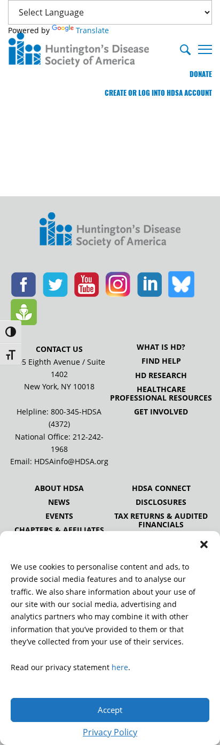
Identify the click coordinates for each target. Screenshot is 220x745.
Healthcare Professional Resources (161, 393)
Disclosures (161, 502)
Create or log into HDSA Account (158, 92)
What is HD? (161, 347)
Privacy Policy (110, 732)
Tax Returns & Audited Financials (161, 520)
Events (59, 516)
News (59, 502)
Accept (110, 709)
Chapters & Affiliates (59, 530)
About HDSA (59, 488)
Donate (201, 74)
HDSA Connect (161, 488)
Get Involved (161, 412)
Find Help (161, 361)
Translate (92, 30)
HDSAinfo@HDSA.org (71, 461)
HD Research (161, 375)
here (120, 667)
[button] (204, 544)
